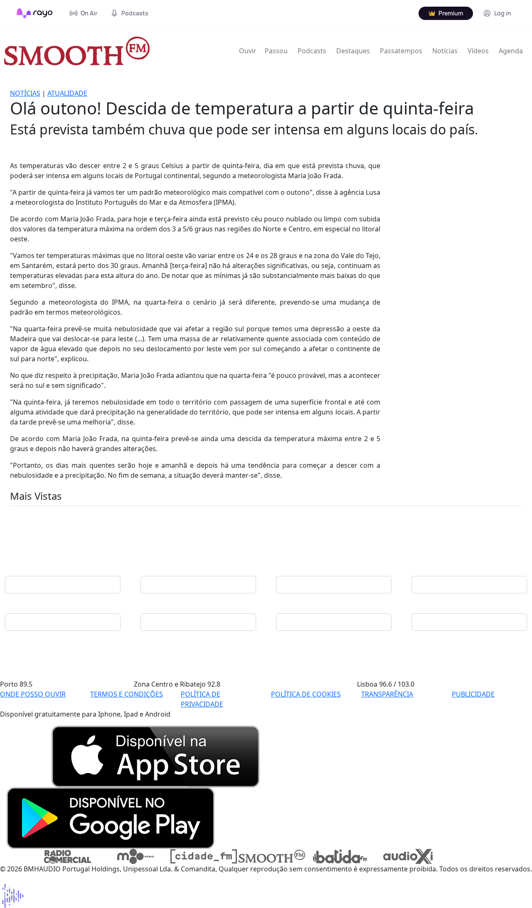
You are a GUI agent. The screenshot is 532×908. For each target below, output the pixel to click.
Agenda (511, 50)
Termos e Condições (126, 694)
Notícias (445, 50)
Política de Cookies (306, 694)
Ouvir (247, 50)
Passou (276, 50)
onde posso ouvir (33, 694)
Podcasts (312, 50)
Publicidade (473, 694)
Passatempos (401, 50)
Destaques (353, 50)
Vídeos (478, 50)
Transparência (387, 694)
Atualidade (67, 93)
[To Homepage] (34, 13)
